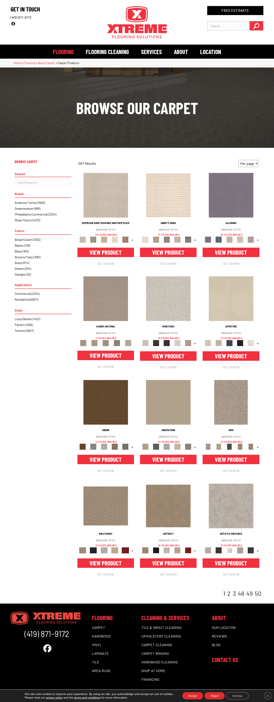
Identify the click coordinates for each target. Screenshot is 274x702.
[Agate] (105, 194)
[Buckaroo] (125, 239)
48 (241, 593)
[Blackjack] (93, 550)
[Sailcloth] (106, 342)
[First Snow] (251, 342)
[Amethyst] (231, 194)
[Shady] (117, 342)
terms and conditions (87, 697)
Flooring (29, 63)
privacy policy (54, 697)
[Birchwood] (105, 505)
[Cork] (94, 342)
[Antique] (218, 446)
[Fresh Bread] (188, 342)
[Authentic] (168, 402)
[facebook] (13, 23)
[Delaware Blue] (188, 239)
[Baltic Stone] (231, 505)
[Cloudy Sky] (93, 446)
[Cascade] (104, 550)
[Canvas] (168, 298)
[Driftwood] (114, 446)
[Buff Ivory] (231, 298)
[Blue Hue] (156, 446)
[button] (256, 25)
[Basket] (105, 298)
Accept (192, 695)
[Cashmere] (114, 550)
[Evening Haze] (188, 446)
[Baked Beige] (104, 239)
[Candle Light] (229, 550)
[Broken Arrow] (251, 446)
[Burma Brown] (218, 550)
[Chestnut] (105, 402)
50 (258, 593)
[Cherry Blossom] (125, 550)
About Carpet (46, 63)
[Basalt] (229, 239)
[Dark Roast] (167, 342)
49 (249, 593)
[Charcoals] (156, 342)
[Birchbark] (240, 239)
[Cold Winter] (240, 550)
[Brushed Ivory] (114, 239)
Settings (237, 695)
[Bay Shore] (240, 446)
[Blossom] (251, 239)
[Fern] (125, 446)
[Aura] (168, 194)
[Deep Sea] (251, 550)
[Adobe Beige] (231, 402)
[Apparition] (229, 446)
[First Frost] (177, 342)
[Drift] (177, 446)
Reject (215, 695)
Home (17, 63)
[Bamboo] (156, 239)
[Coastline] (104, 446)
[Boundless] (167, 239)
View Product (105, 252)
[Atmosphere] (93, 239)
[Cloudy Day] (167, 446)
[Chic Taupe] (177, 239)
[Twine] (128, 342)
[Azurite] (218, 239)
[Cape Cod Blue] (229, 342)
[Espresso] (240, 342)
